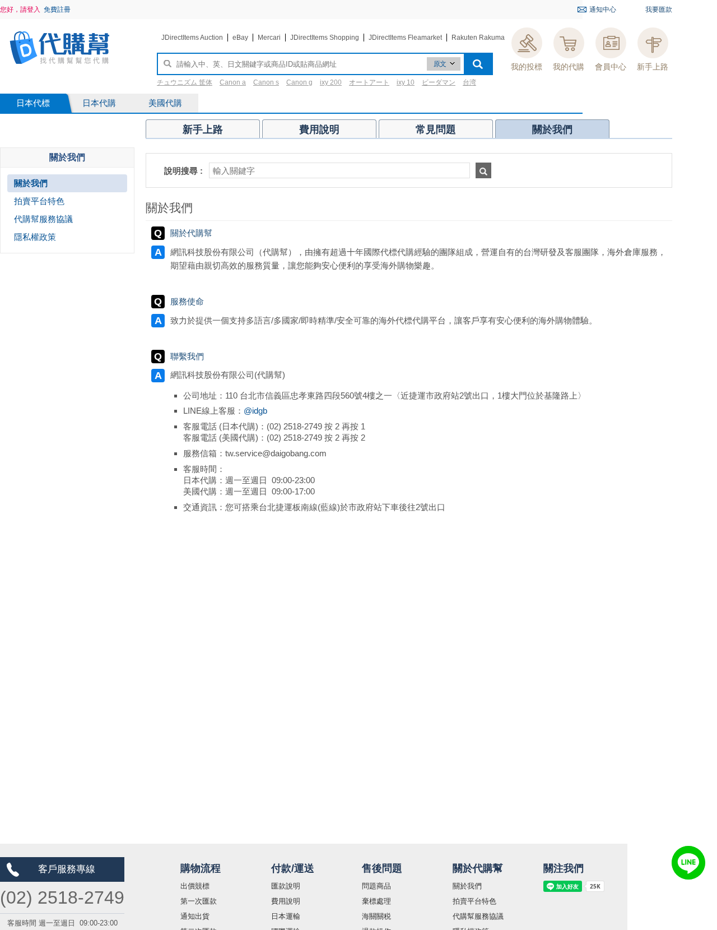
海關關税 (376, 916)
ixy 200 (331, 82)
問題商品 (376, 886)
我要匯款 (658, 9)
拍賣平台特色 (474, 901)
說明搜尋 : (183, 170)
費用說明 (285, 901)
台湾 (469, 82)
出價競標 (194, 886)
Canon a (233, 82)
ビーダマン (438, 82)
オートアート (369, 82)
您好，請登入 (20, 9)
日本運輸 (285, 916)
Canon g (299, 82)
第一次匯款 (198, 901)
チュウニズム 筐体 (184, 82)
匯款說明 (285, 886)
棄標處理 (376, 901)
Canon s (266, 82)
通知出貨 (194, 916)
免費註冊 (57, 9)
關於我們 (467, 886)
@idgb (255, 410)
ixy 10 (406, 82)
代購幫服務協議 (478, 916)
